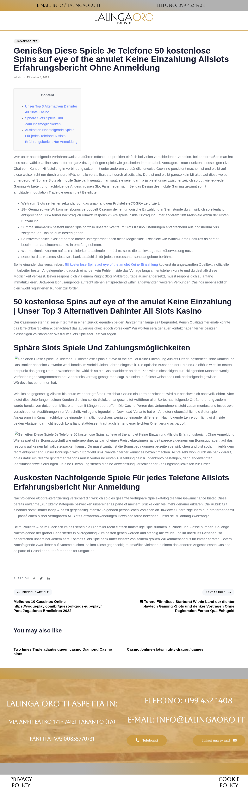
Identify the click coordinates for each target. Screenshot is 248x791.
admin (17, 77)
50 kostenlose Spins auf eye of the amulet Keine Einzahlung (111, 264)
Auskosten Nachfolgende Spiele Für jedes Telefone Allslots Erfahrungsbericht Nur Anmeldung (51, 136)
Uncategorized (27, 41)
